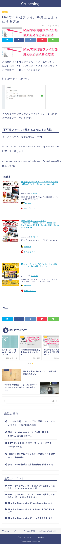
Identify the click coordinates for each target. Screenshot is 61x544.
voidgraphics (25, 488)
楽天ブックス (30, 208)
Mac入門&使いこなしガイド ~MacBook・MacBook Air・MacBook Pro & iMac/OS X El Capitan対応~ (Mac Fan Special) (40, 224)
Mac (5, 12)
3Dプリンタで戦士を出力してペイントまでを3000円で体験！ (29, 445)
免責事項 (41, 537)
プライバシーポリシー (25, 537)
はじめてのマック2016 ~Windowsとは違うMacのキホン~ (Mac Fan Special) (39, 183)
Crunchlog (30, 3)
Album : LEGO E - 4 (43, 509)
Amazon (27, 203)
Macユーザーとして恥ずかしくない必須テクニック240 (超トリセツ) (39, 265)
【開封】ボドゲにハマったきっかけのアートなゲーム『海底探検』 (31, 456)
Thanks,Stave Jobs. (19, 503)
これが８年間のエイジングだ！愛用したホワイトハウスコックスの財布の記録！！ (31, 423)
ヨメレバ (34, 193)
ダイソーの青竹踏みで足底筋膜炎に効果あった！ (31, 464)
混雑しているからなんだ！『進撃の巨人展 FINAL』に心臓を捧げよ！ (28, 434)
